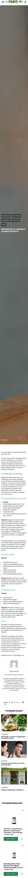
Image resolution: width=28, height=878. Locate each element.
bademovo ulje (13, 609)
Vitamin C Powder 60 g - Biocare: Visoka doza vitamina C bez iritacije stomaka (13, 830)
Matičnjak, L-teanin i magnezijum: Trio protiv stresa (13, 737)
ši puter (22, 608)
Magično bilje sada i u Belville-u (12, 790)
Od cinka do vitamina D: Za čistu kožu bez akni (13, 764)
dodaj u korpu (11, 838)
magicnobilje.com (18, 674)
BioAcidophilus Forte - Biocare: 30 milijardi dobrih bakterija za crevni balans (14, 865)
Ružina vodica (19, 529)
